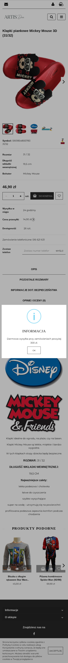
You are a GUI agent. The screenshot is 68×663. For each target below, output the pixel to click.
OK (34, 350)
